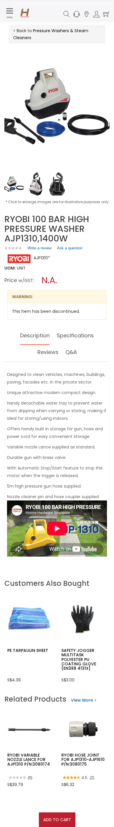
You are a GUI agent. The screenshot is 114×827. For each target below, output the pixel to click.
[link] (13, 248)
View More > (83, 700)
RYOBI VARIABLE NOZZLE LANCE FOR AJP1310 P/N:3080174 (28, 759)
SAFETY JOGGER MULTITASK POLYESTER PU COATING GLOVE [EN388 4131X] (78, 659)
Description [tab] (35, 335)
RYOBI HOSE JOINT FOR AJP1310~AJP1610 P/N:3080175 (83, 759)
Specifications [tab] (75, 335)
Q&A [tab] (71, 352)
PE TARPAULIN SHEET (27, 650)
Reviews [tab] (47, 352)
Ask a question (69, 248)
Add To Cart (57, 820)
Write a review (39, 249)
